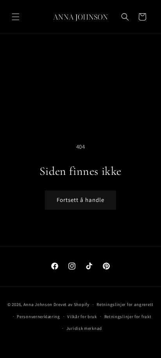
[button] (15, 16)
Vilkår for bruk (82, 316)
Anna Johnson (37, 304)
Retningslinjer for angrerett (125, 304)
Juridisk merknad (84, 328)
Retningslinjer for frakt (128, 316)
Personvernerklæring (38, 316)
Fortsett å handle (80, 199)
